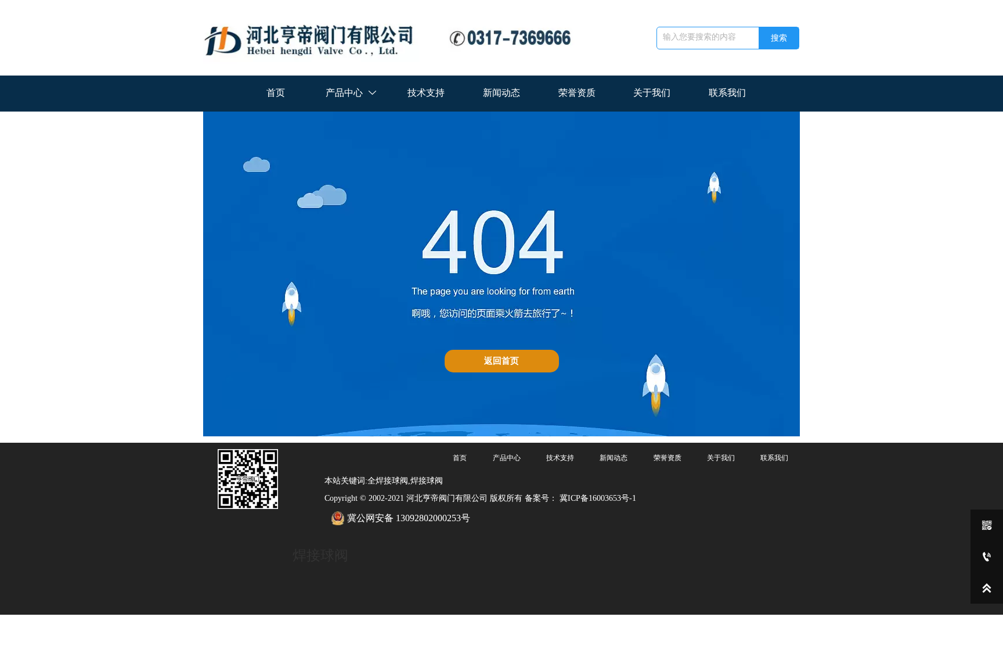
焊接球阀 (320, 555)
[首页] (395, 38)
